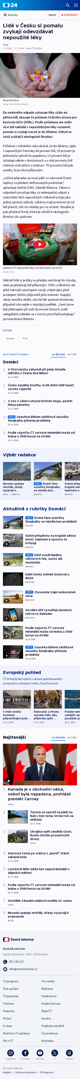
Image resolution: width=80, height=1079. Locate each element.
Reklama (47, 988)
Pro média (48, 981)
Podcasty (9, 1011)
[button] (40, 244)
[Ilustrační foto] (40, 75)
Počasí (7, 1018)
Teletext (8, 1003)
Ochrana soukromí (25, 1072)
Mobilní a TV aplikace (16, 1033)
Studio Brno (49, 996)
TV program (10, 981)
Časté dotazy (49, 1033)
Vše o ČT (8, 1041)
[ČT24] (10, 5)
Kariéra (46, 1018)
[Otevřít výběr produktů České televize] (76, 5)
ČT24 (5, 45)
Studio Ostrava (50, 1003)
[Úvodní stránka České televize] (18, 939)
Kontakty (47, 1041)
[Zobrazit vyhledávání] (68, 5)
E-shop (7, 1026)
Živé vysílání (10, 988)
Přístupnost (47, 1072)
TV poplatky (10, 996)
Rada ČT (46, 1011)
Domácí (10, 338)
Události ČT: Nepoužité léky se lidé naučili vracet (30, 267)
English (7, 1072)
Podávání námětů (52, 1026)
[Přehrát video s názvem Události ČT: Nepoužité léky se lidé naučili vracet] (40, 244)
